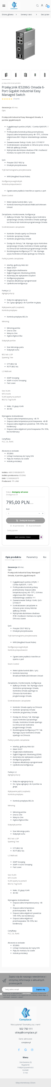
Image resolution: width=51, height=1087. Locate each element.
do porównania (18, 526)
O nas (25, 1072)
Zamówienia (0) (25, 1062)
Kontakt (25, 1070)
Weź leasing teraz (23, 537)
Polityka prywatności (25, 1067)
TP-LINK (15, 481)
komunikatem (26, 993)
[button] (37, 5)
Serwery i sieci (26, 14)
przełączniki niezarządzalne (11, 83)
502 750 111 (26, 1028)
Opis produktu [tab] (13, 557)
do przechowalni (34, 526)
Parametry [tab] (32, 557)
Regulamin (25, 1065)
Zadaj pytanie (12, 530)
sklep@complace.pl (26, 1032)
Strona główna (7, 14)
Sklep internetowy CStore (25, 1083)
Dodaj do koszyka (27, 520)
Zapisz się (40, 989)
